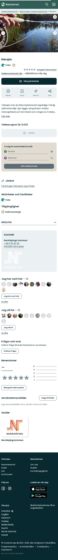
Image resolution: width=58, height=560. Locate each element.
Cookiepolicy (43, 546)
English (5, 514)
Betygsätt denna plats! (47, 70)
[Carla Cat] (3, 315)
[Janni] (15, 284)
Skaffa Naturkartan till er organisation (42, 506)
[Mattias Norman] (43, 315)
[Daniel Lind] (15, 315)
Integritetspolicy (9, 546)
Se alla (4, 302)
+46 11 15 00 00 (11, 243)
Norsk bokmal (8, 531)
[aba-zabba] (32, 284)
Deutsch (5, 517)
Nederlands (7, 524)
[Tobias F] (37, 284)
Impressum (6, 549)
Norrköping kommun (12, 440)
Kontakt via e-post (14, 246)
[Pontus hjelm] (49, 315)
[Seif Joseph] (37, 315)
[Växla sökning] (47, 4)
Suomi (4, 528)
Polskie (5, 521)
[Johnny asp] (3, 284)
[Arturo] (26, 284)
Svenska (6, 510)
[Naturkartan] (10, 4)
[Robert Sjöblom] (20, 284)
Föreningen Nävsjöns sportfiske (18, 186)
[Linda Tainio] (9, 315)
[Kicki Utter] (3, 321)
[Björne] (3, 290)
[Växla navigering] (54, 4)
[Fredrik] (26, 315)
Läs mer (5, 116)
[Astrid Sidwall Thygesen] (43, 284)
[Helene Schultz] (49, 284)
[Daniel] (32, 315)
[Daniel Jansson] (9, 284)
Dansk (4, 534)
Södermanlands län (12, 73)
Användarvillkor (27, 546)
